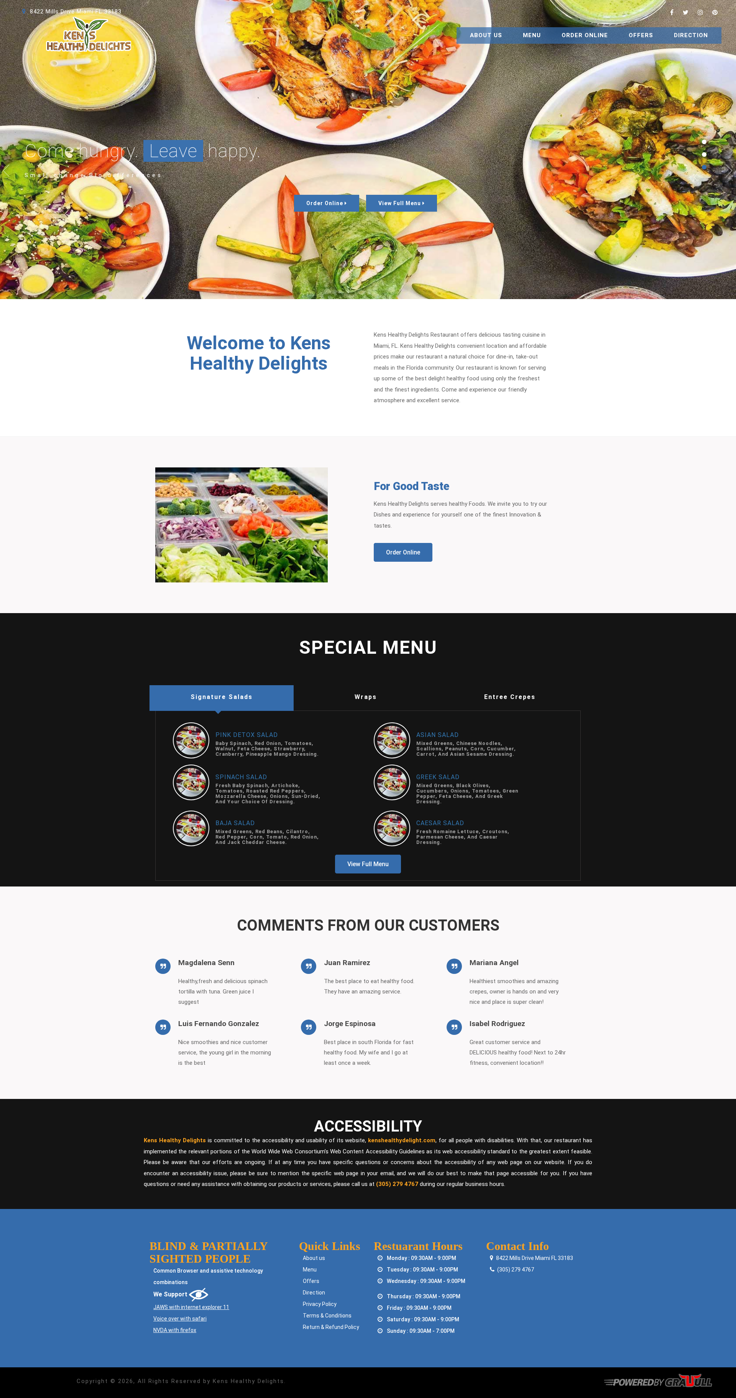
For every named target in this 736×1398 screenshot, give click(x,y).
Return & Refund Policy (331, 1327)
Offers (641, 35)
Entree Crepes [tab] (510, 697)
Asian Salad (437, 734)
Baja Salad (235, 823)
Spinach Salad (241, 777)
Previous (6, 171)
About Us (486, 35)
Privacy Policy (320, 1304)
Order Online (585, 35)
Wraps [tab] (366, 697)
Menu (532, 35)
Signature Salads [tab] (222, 697)
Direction (691, 35)
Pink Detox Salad (246, 734)
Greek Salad (438, 777)
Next (729, 171)
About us (314, 1258)
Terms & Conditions (327, 1315)
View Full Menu (400, 203)
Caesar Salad (440, 823)
